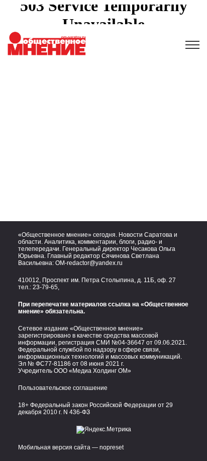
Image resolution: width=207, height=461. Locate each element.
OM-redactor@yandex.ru (89, 263)
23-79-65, (46, 287)
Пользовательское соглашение (63, 387)
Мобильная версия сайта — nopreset (71, 447)
